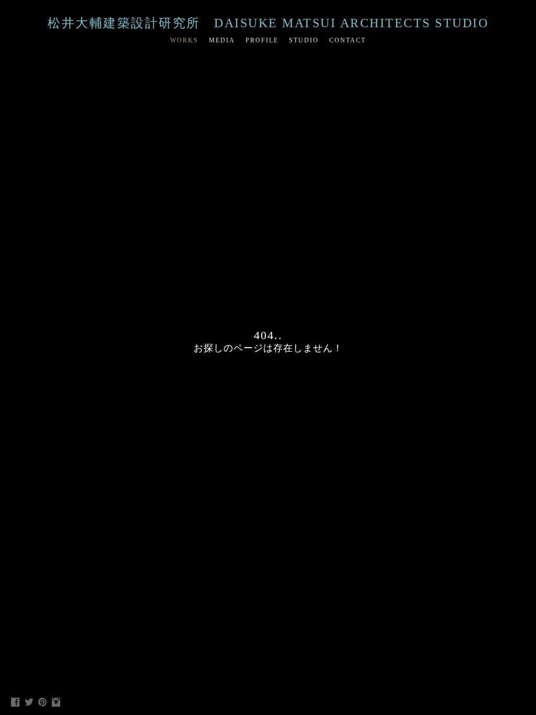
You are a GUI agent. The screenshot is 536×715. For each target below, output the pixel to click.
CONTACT (347, 40)
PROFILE (261, 40)
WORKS (184, 40)
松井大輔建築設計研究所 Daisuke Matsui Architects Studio (268, 23)
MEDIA (222, 40)
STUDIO (304, 40)
